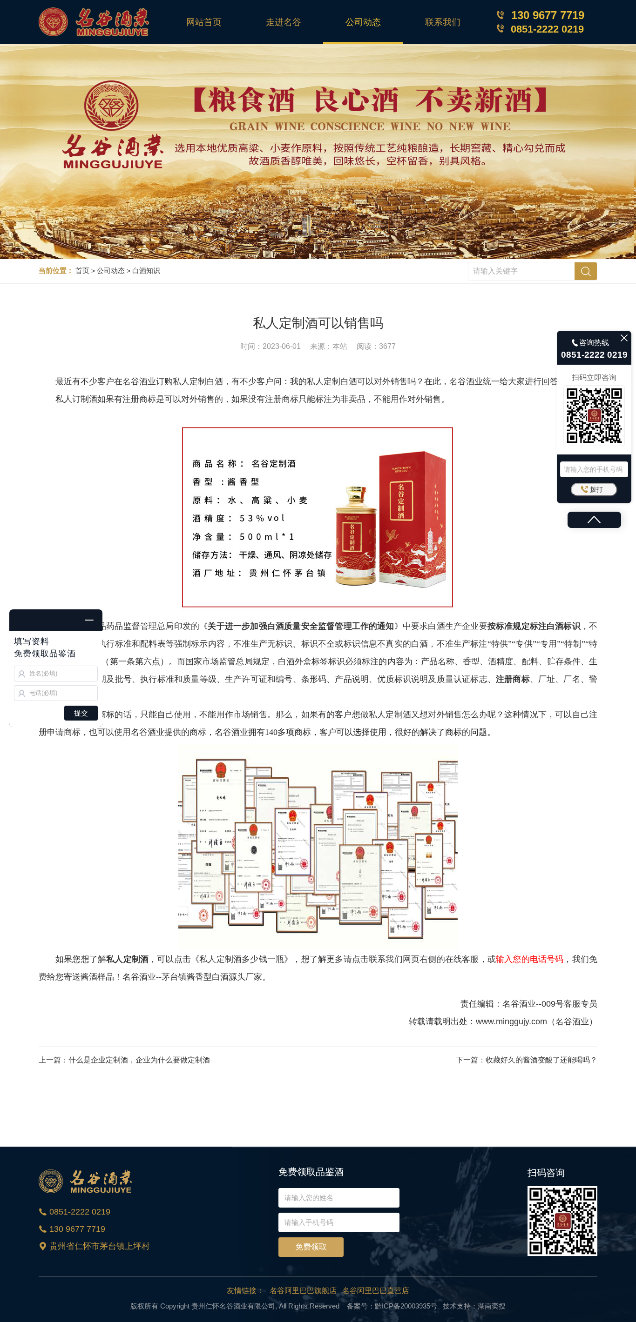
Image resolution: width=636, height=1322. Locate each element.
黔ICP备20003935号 (406, 1306)
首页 (82, 270)
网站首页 (204, 22)
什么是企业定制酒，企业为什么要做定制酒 (139, 1060)
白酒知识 (146, 270)
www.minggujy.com (511, 1021)
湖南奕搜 (492, 1306)
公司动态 (363, 22)
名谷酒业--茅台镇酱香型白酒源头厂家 (192, 976)
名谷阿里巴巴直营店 (375, 1291)
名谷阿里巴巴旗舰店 (303, 1291)
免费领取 (311, 1246)
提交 (81, 713)
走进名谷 (283, 22)
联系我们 (442, 22)
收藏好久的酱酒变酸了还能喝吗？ (541, 1060)
